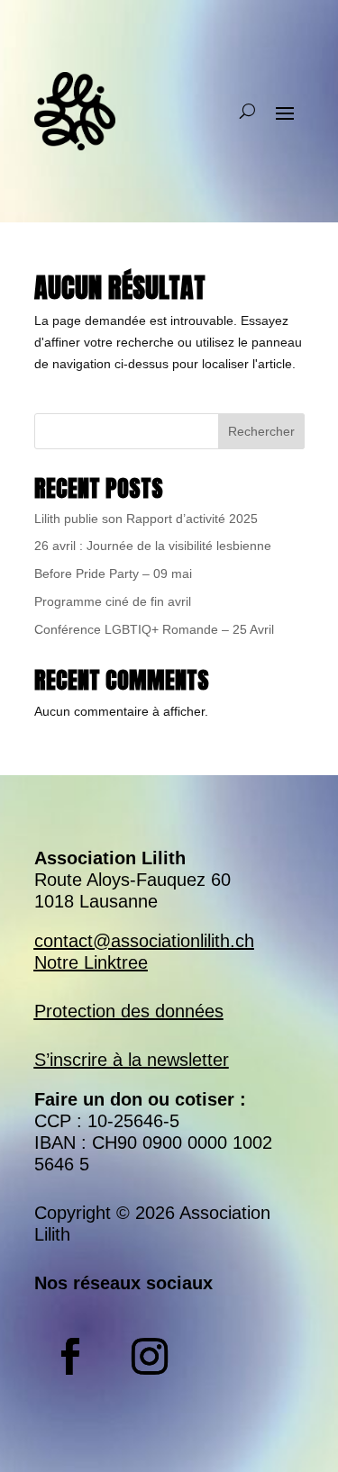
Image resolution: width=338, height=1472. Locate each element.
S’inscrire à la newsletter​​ (131, 1060)
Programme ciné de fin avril (112, 601)
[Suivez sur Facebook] (70, 1357)
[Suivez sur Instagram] (150, 1357)
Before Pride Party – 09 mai (113, 573)
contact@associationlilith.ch (144, 941)
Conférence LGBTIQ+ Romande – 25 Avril (154, 629)
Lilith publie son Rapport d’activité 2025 (146, 518)
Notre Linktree (91, 962)
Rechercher (261, 431)
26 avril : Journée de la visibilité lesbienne (152, 545)
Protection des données (129, 1011)
